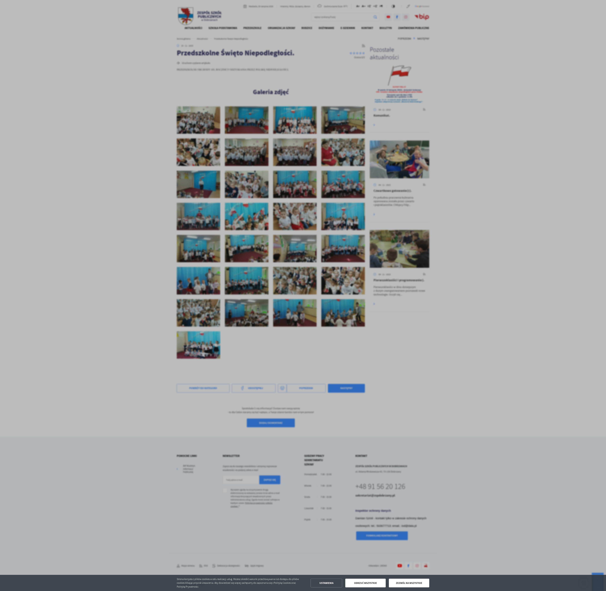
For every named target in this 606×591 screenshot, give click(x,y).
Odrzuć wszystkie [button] (365, 583)
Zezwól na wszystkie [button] (409, 583)
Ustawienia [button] (326, 583)
